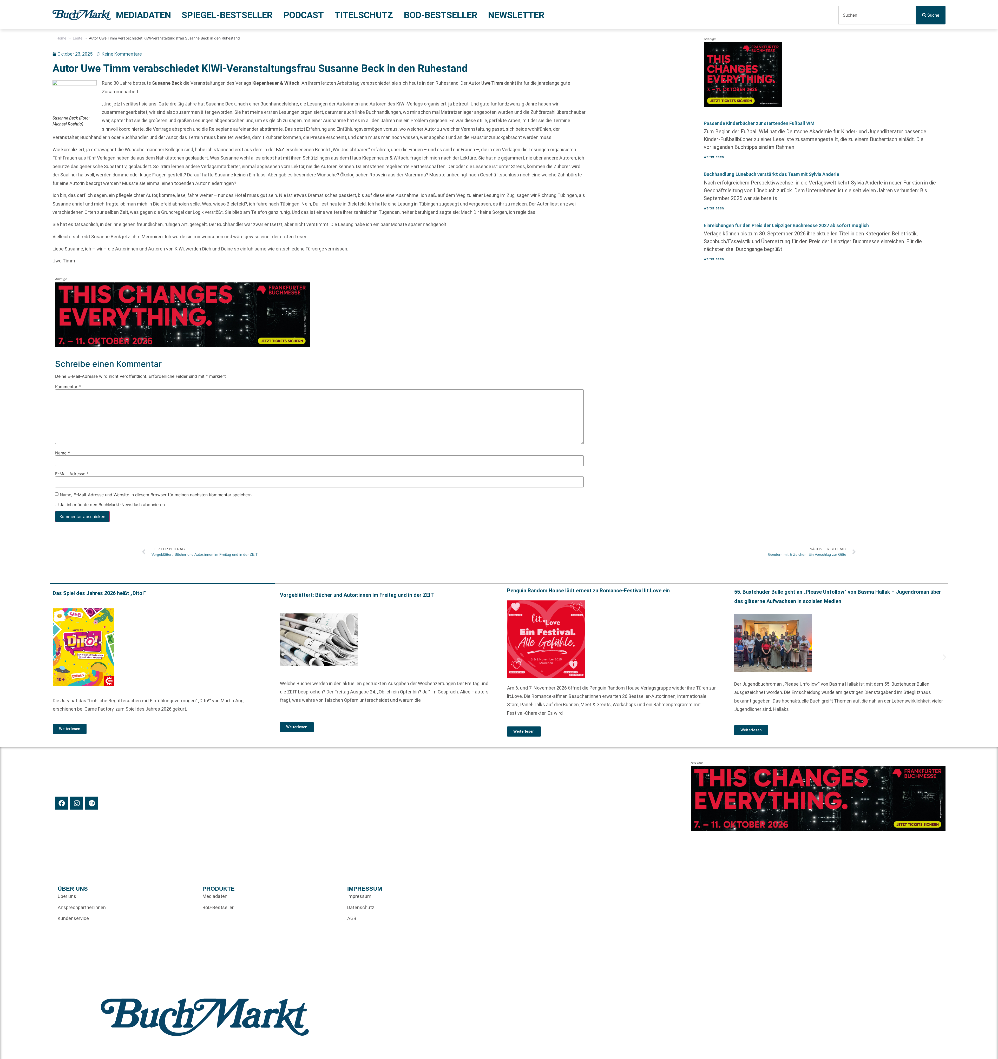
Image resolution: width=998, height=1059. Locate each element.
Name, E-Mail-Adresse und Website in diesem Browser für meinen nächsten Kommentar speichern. (156, 495)
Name (62, 453)
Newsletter (516, 15)
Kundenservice (73, 918)
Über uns (67, 896)
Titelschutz (363, 15)
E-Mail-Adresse (72, 474)
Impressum (359, 896)
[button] (54, 657)
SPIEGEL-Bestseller (227, 15)
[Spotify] (91, 803)
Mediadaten (143, 15)
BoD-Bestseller (440, 15)
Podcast (304, 15)
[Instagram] (76, 803)
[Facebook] (61, 803)
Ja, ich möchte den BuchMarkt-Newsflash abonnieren (111, 504)
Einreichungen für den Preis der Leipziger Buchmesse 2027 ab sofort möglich (786, 225)
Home (61, 38)
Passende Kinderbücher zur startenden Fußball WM (759, 123)
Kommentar (68, 387)
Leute (77, 38)
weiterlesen (714, 157)
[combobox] (877, 15)
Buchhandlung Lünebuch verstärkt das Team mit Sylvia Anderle (771, 174)
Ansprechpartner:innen (82, 907)
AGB (351, 918)
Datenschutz (360, 907)
